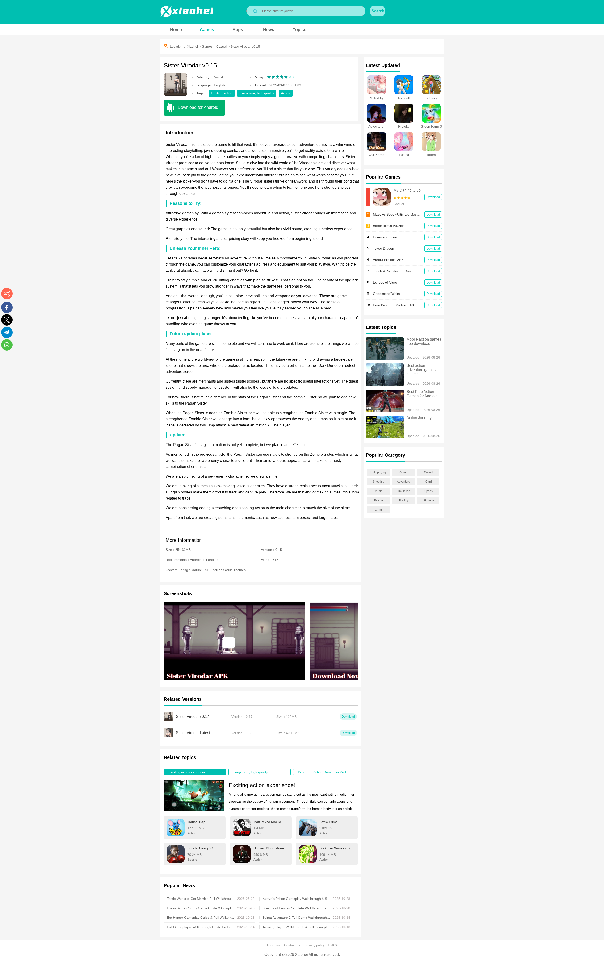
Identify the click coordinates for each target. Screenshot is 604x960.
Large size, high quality (256, 93)
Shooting (378, 481)
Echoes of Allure (385, 282)
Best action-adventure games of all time (423, 368)
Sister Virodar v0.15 (245, 46)
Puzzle (378, 500)
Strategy (428, 500)
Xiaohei (192, 46)
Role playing (378, 472)
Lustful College (404, 156)
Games (207, 29)
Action (285, 93)
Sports (428, 491)
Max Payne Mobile (267, 822)
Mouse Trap (196, 822)
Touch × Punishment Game (393, 271)
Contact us (292, 945)
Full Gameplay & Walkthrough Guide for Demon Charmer (201, 927)
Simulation (403, 491)
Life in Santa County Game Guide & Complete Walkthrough (201, 908)
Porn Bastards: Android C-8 (393, 305)
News (268, 29)
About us (273, 945)
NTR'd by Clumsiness (376, 100)
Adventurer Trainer (376, 128)
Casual (221, 46)
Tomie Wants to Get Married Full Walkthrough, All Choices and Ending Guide (201, 899)
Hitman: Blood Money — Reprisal (270, 848)
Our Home (376, 155)
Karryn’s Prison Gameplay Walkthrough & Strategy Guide (296, 899)
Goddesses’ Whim (386, 294)
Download (433, 197)
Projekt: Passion (404, 128)
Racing (403, 500)
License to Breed (385, 237)
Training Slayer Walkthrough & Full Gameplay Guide (296, 927)
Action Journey (419, 418)
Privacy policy (314, 945)
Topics (299, 29)
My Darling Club (407, 190)
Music (378, 491)
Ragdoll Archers (404, 100)
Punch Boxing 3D (200, 848)
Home (176, 29)
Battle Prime (328, 822)
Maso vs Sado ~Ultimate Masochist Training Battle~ (396, 214)
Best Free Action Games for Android (325, 772)
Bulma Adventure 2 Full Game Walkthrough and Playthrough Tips (296, 917)
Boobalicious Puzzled (389, 226)
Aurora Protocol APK (388, 260)
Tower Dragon (383, 248)
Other (378, 510)
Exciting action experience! (189, 772)
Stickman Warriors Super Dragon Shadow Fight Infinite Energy (336, 848)
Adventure (403, 481)
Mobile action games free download (424, 341)
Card (428, 481)
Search (378, 11)
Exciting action (221, 93)
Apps (237, 29)
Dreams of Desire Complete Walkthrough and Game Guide (296, 908)
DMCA (333, 945)
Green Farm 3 (431, 126)
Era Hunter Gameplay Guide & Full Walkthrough (201, 917)
